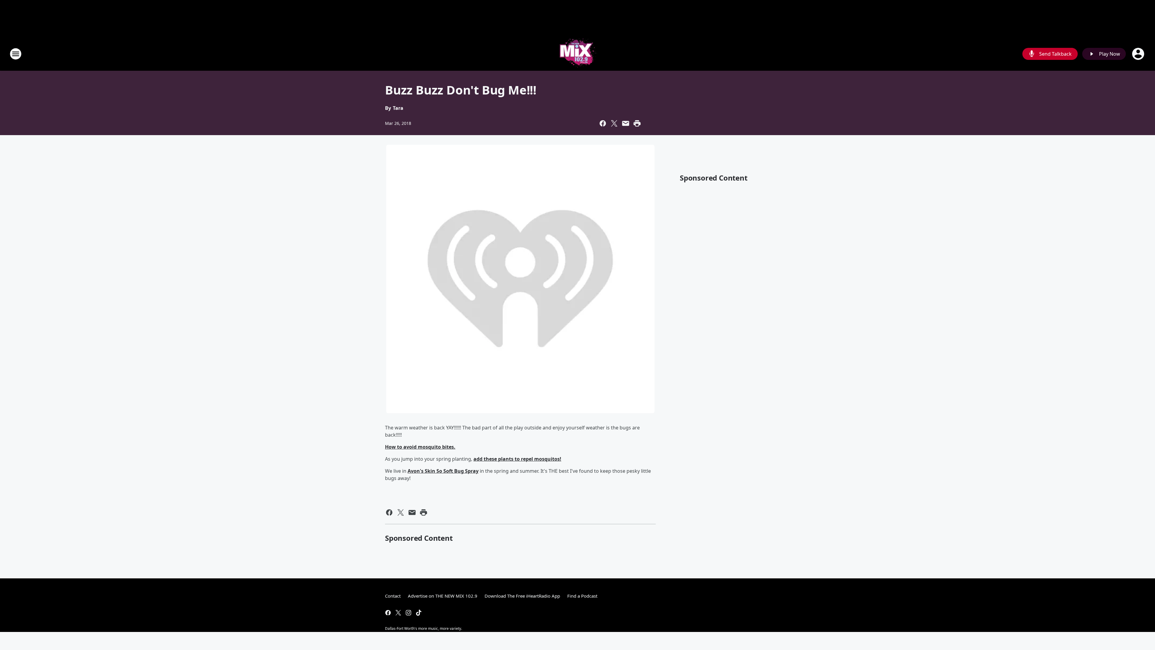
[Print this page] (637, 123)
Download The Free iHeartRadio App (522, 596)
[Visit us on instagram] (408, 612)
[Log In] (1138, 54)
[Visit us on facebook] (388, 612)
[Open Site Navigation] (16, 54)
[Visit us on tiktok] (418, 612)
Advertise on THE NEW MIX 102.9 (442, 596)
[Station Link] (577, 54)
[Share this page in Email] (625, 123)
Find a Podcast (582, 596)
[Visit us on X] (398, 612)
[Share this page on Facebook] (603, 123)
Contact (393, 596)
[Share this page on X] (614, 123)
